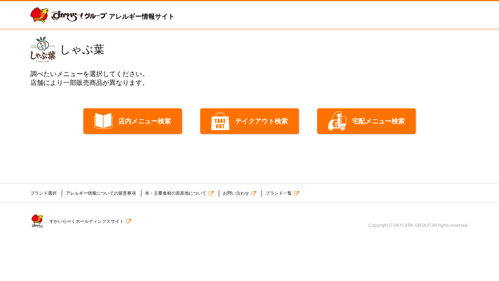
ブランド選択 (43, 193)
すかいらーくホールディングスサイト (86, 221)
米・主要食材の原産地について (175, 193)
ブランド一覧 (279, 193)
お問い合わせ (236, 193)
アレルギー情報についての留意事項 (101, 193)
